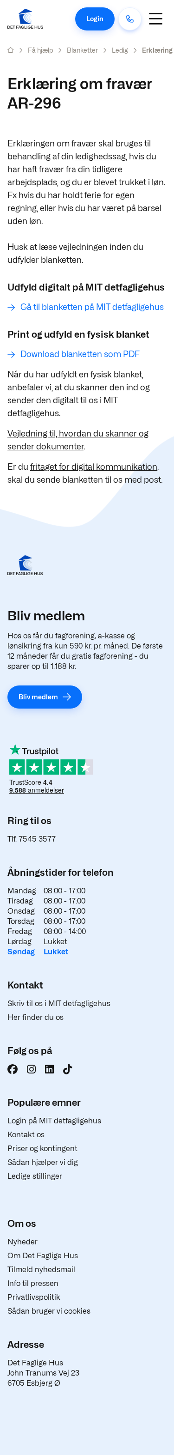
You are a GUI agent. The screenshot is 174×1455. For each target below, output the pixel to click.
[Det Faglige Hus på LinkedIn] (49, 1069)
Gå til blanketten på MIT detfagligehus (92, 307)
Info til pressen (32, 1283)
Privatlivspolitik (33, 1297)
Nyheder (22, 1241)
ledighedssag (100, 156)
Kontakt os (26, 1134)
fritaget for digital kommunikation (93, 467)
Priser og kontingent (42, 1148)
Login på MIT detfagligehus (54, 1120)
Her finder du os (35, 1017)
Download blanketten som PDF (80, 354)
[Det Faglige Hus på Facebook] (12, 1069)
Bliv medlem (38, 697)
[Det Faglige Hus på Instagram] (31, 1069)
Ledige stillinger (34, 1176)
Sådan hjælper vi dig (42, 1162)
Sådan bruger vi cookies (48, 1311)
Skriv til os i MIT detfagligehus (58, 1003)
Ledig (120, 50)
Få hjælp (40, 50)
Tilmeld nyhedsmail (41, 1269)
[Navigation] (155, 18)
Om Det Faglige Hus (42, 1255)
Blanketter (82, 50)
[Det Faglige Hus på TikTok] (67, 1069)
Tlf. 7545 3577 (31, 839)
